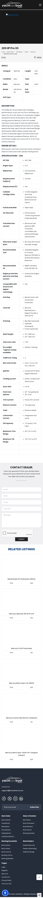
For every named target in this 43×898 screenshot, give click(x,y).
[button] (39, 895)
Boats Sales (10, 52)
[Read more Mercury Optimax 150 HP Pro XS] (21, 600)
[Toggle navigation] (40, 5)
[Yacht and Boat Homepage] (12, 5)
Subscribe (34, 807)
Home (3, 52)
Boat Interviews (28, 823)
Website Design (29, 852)
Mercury (33, 52)
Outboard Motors (8, 836)
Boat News (27, 820)
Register (5, 870)
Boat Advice (6, 845)
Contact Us (6, 877)
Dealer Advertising (30, 848)
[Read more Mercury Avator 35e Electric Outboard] (21, 704)
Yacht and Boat (17, 894)
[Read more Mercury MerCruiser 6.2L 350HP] (21, 669)
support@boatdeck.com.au (12, 791)
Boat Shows (27, 830)
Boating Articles (29, 833)
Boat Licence (6, 852)
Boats (26, 52)
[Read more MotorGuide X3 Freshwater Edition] (21, 565)
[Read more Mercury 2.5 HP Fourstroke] (21, 635)
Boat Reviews (28, 827)
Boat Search (6, 820)
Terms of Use (6, 884)
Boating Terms (7, 855)
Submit (21, 539)
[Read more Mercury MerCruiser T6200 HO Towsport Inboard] (21, 739)
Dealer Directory (29, 845)
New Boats (19, 52)
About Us (5, 874)
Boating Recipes (7, 858)
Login (3, 867)
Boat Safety (6, 848)
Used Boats (6, 823)
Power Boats (6, 830)
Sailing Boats (6, 833)
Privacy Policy (6, 880)
